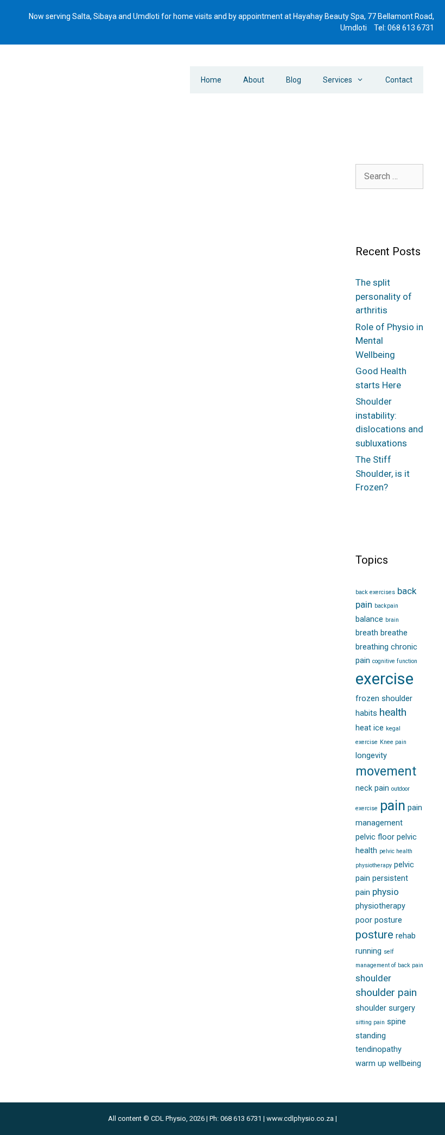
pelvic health (42, 702)
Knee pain (393, 742)
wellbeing (405, 1063)
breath (366, 633)
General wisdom (59, 669)
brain (392, 619)
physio (385, 891)
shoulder (373, 978)
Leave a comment (61, 725)
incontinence (220, 695)
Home (211, 79)
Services (337, 79)
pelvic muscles (88, 702)
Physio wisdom (224, 684)
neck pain (372, 788)
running (368, 951)
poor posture (378, 920)
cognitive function (394, 661)
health (392, 712)
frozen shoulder (383, 698)
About (253, 79)
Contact (398, 79)
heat (363, 728)
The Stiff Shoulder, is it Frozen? (382, 473)
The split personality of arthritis (383, 296)
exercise (384, 679)
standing (370, 1036)
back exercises (375, 592)
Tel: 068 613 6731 (404, 27)
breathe (394, 633)
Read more (53, 637)
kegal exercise (56, 692)
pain (392, 805)
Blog (293, 79)
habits (366, 713)
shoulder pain (386, 992)
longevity (371, 755)
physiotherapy (380, 906)
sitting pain (370, 1022)
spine (396, 1021)
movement (385, 771)
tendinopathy (378, 1049)
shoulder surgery (385, 1008)
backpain (386, 605)
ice (378, 728)
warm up (370, 1063)
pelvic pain (39, 713)
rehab (406, 936)
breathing (372, 647)
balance (369, 619)
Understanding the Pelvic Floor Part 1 (245, 273)
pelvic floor (100, 692)
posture (374, 934)
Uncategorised (74, 680)
